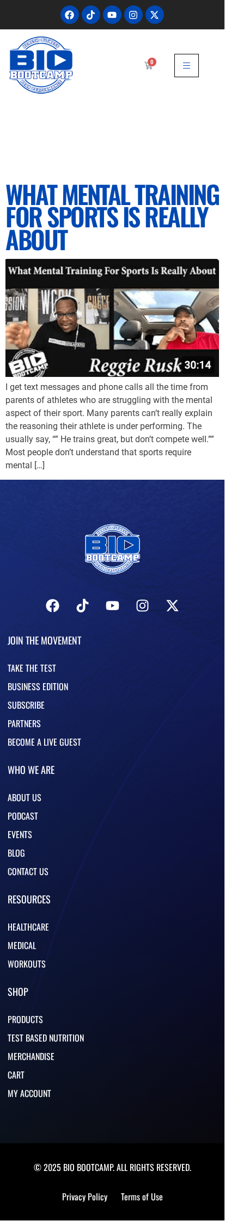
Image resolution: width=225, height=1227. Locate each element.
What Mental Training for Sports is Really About (111, 216)
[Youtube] (112, 14)
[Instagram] (133, 14)
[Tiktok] (91, 14)
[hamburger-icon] (186, 65)
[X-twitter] (154, 14)
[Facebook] (69, 14)
